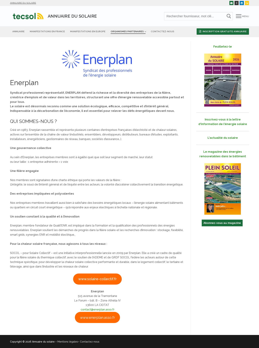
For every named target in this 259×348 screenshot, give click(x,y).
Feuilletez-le (222, 46)
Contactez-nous (89, 341)
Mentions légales (67, 341)
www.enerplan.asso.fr (97, 317)
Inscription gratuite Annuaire (224, 31)
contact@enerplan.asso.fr (97, 309)
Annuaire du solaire (23, 3)
